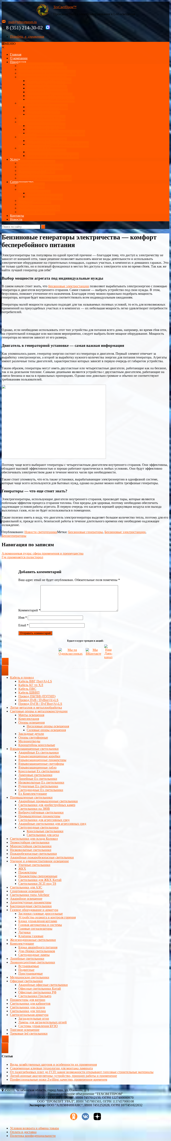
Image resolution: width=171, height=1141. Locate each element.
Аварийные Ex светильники (47, 88)
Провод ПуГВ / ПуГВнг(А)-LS (40, 704)
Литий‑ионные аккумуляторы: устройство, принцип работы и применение (63, 1075)
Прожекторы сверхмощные (37, 876)
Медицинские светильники (29, 977)
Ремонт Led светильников (36, 163)
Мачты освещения (31, 715)
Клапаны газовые (30, 936)
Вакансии (25, 204)
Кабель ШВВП (29, 692)
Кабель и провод (22, 677)
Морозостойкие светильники (31, 846)
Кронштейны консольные (36, 745)
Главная (15, 54)
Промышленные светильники (39, 122)
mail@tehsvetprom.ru (22, 22)
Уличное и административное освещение (39, 861)
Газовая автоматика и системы (40, 925)
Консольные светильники (45, 831)
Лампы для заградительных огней (42, 1022)
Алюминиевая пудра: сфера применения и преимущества (42, 553)
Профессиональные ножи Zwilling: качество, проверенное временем (58, 1079)
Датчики (24, 932)
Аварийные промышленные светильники (48, 801)
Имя (22, 617)
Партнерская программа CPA (39, 208)
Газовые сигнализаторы (35, 928)
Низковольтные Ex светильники (41, 782)
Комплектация (28, 718)
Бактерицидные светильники (31, 906)
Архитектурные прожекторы (47, 107)
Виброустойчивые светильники (41, 812)
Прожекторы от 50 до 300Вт (47, 140)
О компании (19, 58)
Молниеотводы (29, 741)
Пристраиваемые (30, 973)
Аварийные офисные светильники (43, 985)
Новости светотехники (40, 532)
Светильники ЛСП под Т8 (37, 883)
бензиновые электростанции (68, 286)
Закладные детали (31, 733)
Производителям (39, 193)
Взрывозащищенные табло (37, 767)
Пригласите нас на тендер (36, 212)
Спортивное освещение (27, 891)
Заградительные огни (33, 1018)
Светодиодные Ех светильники (49, 80)
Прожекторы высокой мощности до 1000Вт (58, 144)
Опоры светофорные (33, 737)
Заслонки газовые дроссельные (40, 913)
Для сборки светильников (36, 951)
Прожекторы (27, 137)
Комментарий (29, 610)
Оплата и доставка (31, 185)
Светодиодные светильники (38, 827)
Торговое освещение (24, 1030)
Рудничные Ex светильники (38, 786)
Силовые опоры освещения (46, 730)
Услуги (15, 159)
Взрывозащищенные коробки (39, 756)
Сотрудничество (21, 182)
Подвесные (26, 970)
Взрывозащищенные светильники (42, 77)
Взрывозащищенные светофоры (41, 763)
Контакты (17, 215)
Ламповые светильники (35, 775)
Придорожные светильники (47, 152)
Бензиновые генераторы (85, 532)
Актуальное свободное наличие (41, 65)
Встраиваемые (28, 966)
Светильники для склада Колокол (34, 838)
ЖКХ (22, 868)
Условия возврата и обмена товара (34, 1128)
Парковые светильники (43, 114)
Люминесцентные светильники (32, 962)
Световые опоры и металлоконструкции (47, 73)
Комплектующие (22, 943)
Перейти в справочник (27, 36)
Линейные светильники (27, 958)
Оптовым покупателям (34, 200)
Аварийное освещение (26, 898)
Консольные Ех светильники (47, 92)
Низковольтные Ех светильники (50, 95)
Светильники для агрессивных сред (43, 820)
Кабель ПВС (27, 689)
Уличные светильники (34, 103)
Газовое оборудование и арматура (34, 910)
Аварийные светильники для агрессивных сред (52, 823)
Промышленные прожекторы (39, 816)
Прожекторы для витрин (27, 1000)
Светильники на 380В (34, 808)
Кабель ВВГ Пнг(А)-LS (35, 681)
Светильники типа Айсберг (30, 895)
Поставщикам (28, 189)
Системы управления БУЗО (38, 1026)
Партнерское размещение (45, 197)
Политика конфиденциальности (33, 1135)
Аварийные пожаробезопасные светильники (42, 857)
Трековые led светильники (29, 1033)
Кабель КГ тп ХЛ (30, 685)
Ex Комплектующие (32, 793)
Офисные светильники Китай (39, 988)
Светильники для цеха (43, 129)
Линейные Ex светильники (37, 778)
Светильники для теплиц (28, 1011)
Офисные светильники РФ (37, 992)
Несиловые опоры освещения (48, 726)
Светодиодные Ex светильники (40, 790)
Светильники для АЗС (34, 148)
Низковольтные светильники (30, 850)
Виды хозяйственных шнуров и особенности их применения (53, 1064)
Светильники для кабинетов (30, 1003)
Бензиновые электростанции (125, 532)
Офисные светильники (26, 981)
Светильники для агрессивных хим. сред (56, 133)
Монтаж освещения (32, 174)
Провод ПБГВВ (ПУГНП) (36, 696)
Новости (16, 219)
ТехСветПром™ (65, 7)
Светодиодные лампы (34, 955)
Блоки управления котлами (37, 921)
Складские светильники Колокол (41, 118)
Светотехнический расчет (36, 170)
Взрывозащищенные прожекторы (51, 99)
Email (23, 625)
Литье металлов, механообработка (42, 69)
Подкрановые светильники (46, 125)
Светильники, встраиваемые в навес (53, 155)
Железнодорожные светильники (33, 940)
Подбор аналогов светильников (40, 167)
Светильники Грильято (34, 996)
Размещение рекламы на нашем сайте (45, 178)
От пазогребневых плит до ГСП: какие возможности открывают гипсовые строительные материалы (81, 1072)
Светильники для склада (27, 1007)
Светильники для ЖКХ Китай (40, 880)
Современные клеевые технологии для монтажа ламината (51, 1068)
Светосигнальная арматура (29, 1015)
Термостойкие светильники (29, 842)
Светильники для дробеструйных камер (46, 805)
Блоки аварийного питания (37, 947)
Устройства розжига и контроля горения (47, 917)
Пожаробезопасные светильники (33, 853)
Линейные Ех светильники (46, 84)
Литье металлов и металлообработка (36, 707)
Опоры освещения (31, 722)
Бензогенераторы (14, 536)
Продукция (18, 62)
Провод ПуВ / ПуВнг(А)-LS (38, 700)
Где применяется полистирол (22, 557)
